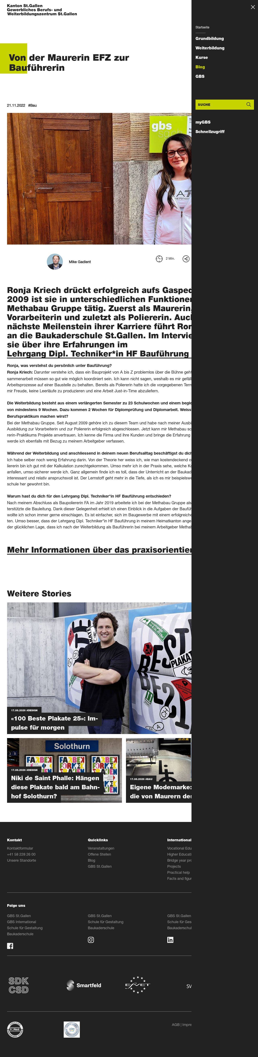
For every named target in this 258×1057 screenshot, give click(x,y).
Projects (174, 866)
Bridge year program (184, 860)
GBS (200, 76)
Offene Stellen (99, 854)
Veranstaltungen (101, 848)
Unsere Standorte (21, 860)
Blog (200, 67)
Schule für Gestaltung (25, 928)
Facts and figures (181, 878)
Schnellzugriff (210, 131)
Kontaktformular (20, 848)
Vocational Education (184, 848)
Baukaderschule (20, 934)
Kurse (202, 57)
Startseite (202, 27)
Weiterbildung (210, 48)
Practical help (178, 872)
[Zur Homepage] (42, 10)
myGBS (203, 122)
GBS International (21, 922)
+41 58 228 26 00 (21, 854)
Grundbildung (210, 38)
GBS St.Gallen (100, 866)
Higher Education (181, 854)
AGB (176, 1024)
